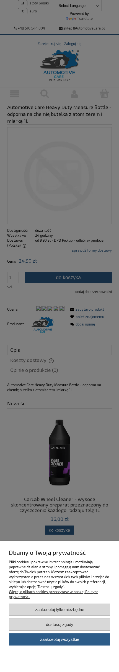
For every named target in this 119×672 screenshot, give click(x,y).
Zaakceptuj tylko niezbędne (59, 609)
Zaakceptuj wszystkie (59, 639)
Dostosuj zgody (59, 624)
